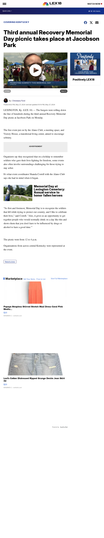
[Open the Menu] (4, 4)
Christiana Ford (18, 101)
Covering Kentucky (16, 22)
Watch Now (94, 4)
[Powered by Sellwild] (63, 427)
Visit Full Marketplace (59, 279)
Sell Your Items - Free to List (34, 279)
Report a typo (10, 262)
